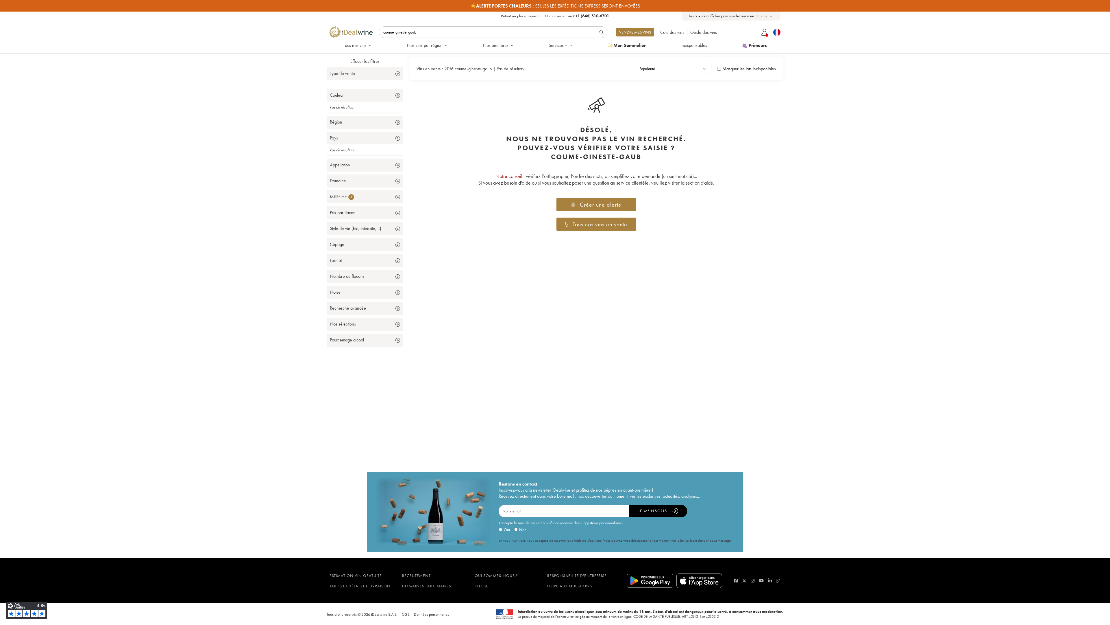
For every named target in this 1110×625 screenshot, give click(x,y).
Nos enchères (495, 45)
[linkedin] (770, 581)
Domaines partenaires (426, 586)
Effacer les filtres (365, 61)
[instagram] (752, 581)
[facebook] (736, 581)
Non (522, 529)
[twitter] (744, 581)
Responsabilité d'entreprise (577, 575)
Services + (558, 45)
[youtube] (761, 581)
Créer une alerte (600, 204)
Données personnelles (431, 614)
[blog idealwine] (778, 581)
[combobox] (765, 16)
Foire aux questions (569, 586)
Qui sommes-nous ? (496, 575)
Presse (481, 586)
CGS (406, 614)
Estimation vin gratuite (356, 575)
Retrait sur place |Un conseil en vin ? (555, 16)
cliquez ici (534, 16)
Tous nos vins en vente (600, 224)
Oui (507, 529)
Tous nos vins (355, 45)
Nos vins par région (425, 45)
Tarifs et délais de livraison (360, 586)
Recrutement (416, 575)
